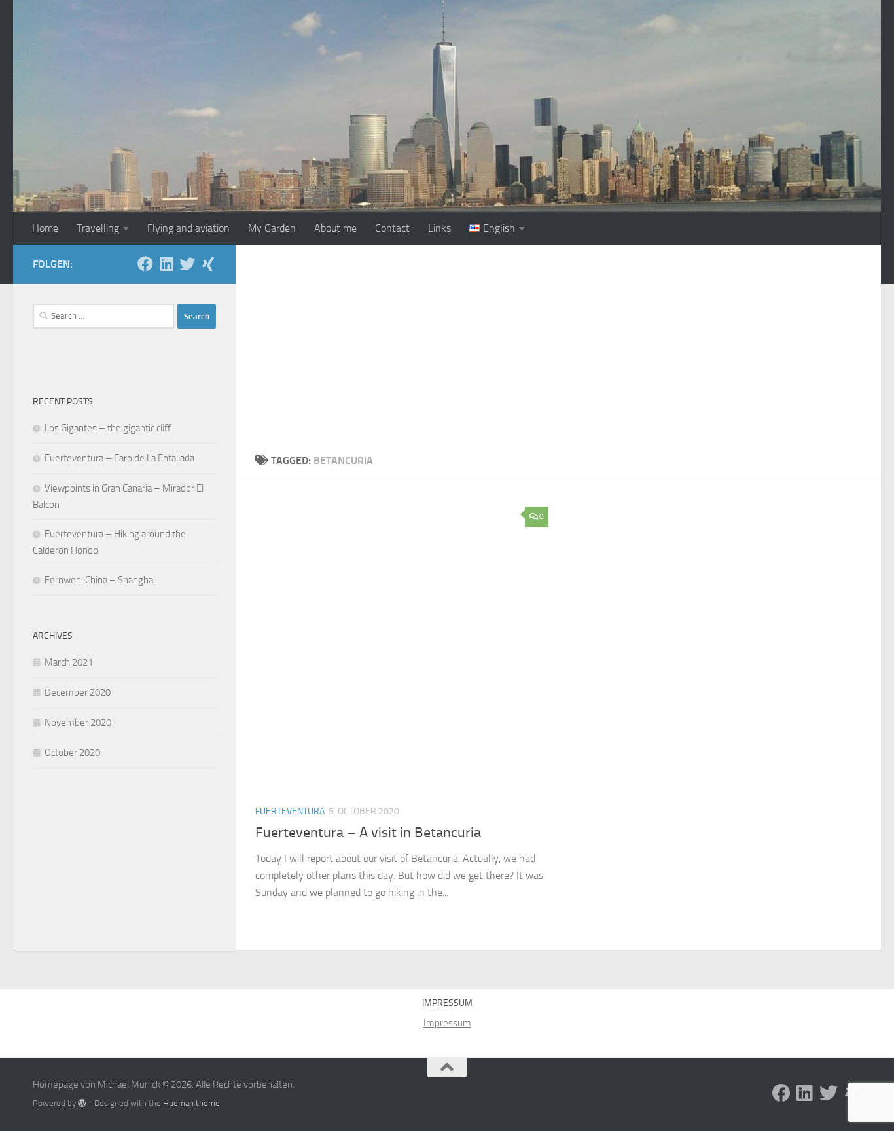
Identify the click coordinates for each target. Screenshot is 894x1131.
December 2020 (78, 692)
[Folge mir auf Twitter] (187, 264)
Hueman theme (191, 1103)
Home (45, 228)
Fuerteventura (290, 811)
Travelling (98, 228)
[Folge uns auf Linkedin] (166, 264)
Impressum (447, 1023)
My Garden (272, 228)
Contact (392, 228)
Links (439, 228)
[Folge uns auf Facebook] (145, 264)
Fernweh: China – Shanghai (100, 580)
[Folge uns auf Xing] (208, 264)
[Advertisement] (558, 343)
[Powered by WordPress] (82, 1103)
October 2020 (72, 753)
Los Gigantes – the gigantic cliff (108, 428)
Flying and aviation (188, 228)
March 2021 (69, 662)
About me (335, 228)
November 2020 (78, 722)
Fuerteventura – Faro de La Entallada (119, 458)
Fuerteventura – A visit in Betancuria (368, 832)
